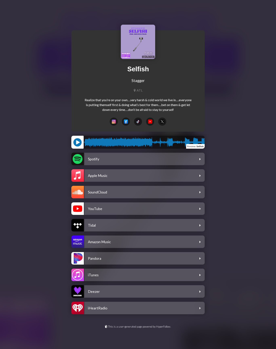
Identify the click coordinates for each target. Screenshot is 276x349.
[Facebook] (126, 122)
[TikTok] (138, 122)
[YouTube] (150, 122)
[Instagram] (114, 122)
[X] (162, 122)
